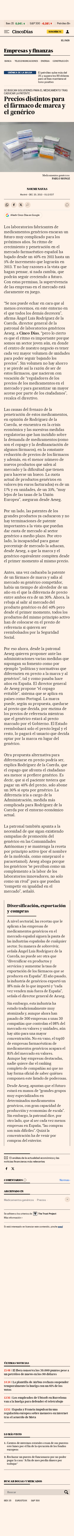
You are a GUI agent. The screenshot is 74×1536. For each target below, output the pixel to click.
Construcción (61, 61)
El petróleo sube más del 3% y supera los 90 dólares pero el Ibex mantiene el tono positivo (53, 77)
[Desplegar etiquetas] (67, 1199)
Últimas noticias (16, 1363)
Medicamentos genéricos (19, 1200)
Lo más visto (13, 1434)
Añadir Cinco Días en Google (24, 215)
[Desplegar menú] (6, 31)
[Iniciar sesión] (67, 31)
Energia (45, 61)
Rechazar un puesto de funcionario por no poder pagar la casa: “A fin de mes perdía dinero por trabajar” (36, 1460)
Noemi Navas (37, 189)
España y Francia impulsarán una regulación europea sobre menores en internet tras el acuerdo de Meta (36, 1413)
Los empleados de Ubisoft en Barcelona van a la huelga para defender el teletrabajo (35, 1399)
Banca (8, 61)
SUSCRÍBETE (55, 31)
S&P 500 (35, 23)
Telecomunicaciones (26, 61)
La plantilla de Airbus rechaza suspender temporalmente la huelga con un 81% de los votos (36, 1385)
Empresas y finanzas (28, 51)
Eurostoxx (21, 1501)
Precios (41, 1200)
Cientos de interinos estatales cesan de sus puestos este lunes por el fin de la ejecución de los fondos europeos (37, 1446)
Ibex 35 (10, 23)
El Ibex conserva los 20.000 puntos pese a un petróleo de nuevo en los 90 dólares (36, 1372)
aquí (60, 1226)
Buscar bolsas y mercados (23, 1481)
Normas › (65, 1180)
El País (65, 40)
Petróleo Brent (65, 23)
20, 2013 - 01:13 (41, 194)
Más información (12, 1217)
